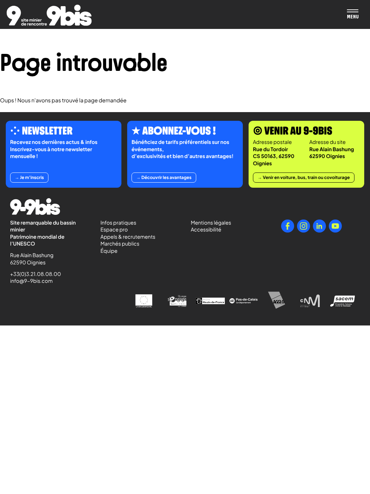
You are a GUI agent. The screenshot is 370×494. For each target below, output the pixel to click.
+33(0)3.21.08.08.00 (32, 274)
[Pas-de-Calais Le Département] (243, 300)
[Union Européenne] (143, 300)
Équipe (108, 251)
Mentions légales (211, 223)
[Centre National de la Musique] (310, 300)
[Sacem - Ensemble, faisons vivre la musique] (343, 300)
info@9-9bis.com (31, 281)
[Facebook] (287, 226)
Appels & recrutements (127, 237)
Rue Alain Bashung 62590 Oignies (32, 259)
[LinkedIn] (319, 226)
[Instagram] (303, 226)
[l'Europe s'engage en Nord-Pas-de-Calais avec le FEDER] (177, 300)
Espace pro (114, 229)
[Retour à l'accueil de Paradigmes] (49, 15)
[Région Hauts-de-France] (210, 300)
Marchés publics (119, 243)
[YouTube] (335, 226)
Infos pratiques (118, 223)
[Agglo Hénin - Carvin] (276, 300)
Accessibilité (206, 229)
